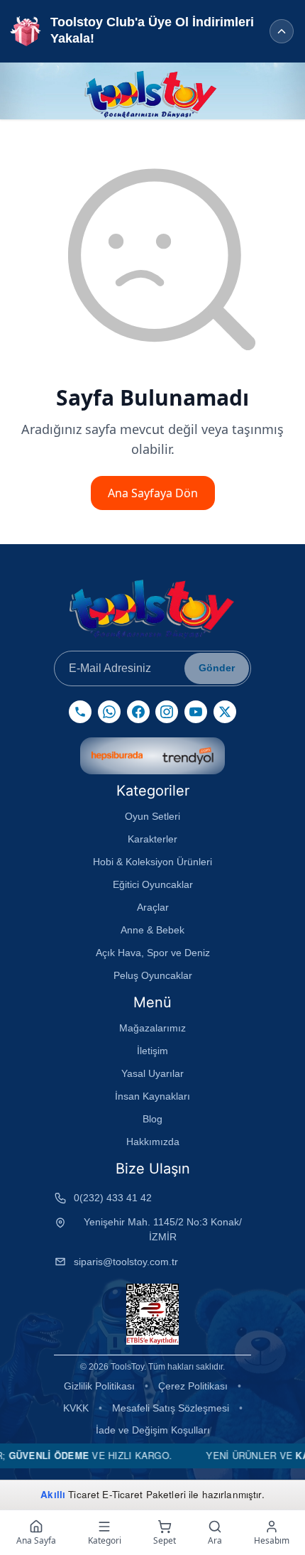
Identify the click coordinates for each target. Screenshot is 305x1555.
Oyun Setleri (152, 816)
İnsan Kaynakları (152, 1096)
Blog (152, 1119)
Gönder (217, 667)
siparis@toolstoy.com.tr (126, 1261)
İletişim (152, 1050)
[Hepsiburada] (117, 756)
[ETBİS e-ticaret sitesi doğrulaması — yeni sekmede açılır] (152, 1314)
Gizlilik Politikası (99, 1386)
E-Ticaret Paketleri (144, 1494)
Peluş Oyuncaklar (152, 975)
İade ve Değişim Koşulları (153, 1430)
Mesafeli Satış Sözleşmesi (170, 1408)
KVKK (76, 1408)
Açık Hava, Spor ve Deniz (153, 952)
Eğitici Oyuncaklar (153, 884)
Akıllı (52, 1494)
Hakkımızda (152, 1141)
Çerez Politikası (193, 1386)
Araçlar (153, 907)
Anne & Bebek (152, 930)
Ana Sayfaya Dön (153, 493)
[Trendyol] (188, 756)
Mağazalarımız (152, 1028)
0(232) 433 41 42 (113, 1197)
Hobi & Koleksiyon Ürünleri (152, 861)
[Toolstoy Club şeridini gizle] (282, 31)
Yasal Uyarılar (152, 1073)
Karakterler (152, 839)
